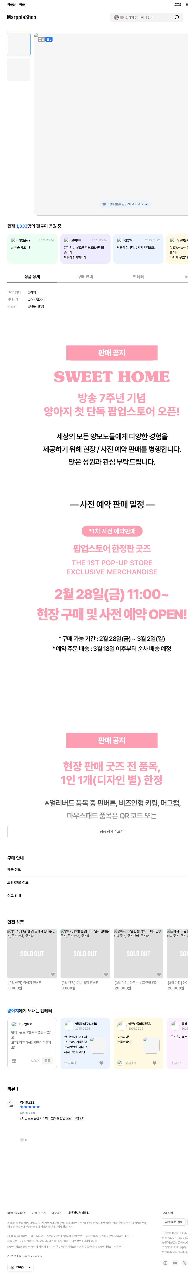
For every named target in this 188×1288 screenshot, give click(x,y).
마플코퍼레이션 (16, 1213)
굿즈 (30, 299)
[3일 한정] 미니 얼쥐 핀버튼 (80, 983)
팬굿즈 (40, 299)
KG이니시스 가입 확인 (110, 1246)
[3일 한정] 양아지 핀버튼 (25, 983)
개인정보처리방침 (78, 1213)
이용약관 (56, 1213)
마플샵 (11, 4)
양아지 (32, 292)
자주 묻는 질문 (173, 1222)
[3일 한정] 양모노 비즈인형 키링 (136, 983)
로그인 (178, 4)
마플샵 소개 (39, 1213)
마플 (22, 4)
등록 (47, 1061)
